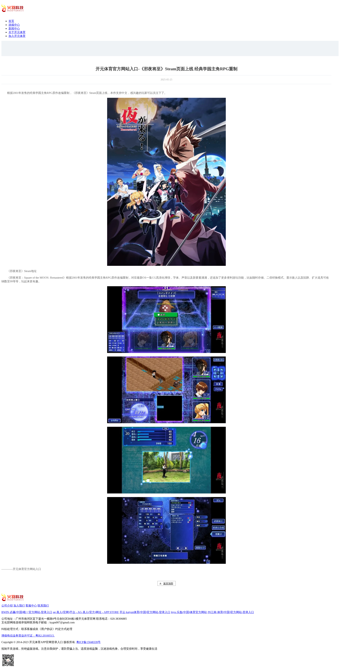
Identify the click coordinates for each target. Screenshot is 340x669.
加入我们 (19, 605)
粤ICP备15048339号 (88, 642)
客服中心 (31, 605)
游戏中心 (14, 24)
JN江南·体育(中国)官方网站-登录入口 (231, 612)
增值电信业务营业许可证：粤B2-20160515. (28, 635)
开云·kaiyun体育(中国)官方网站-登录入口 (145, 612)
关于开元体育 (17, 32)
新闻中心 (14, 28)
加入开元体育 (17, 35)
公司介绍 (7, 605)
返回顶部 (168, 583)
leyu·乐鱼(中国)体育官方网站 (189, 612)
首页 (11, 21)
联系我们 (43, 605)
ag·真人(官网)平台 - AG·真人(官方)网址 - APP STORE (86, 612)
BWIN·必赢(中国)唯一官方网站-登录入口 (26, 612)
